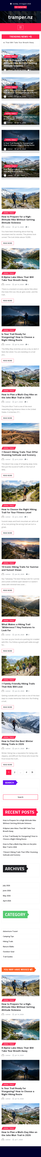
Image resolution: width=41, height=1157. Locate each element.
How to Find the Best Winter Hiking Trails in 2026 (17, 742)
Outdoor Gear (9, 951)
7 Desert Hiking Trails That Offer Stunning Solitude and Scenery (20, 453)
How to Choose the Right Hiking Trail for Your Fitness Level (19, 511)
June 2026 (7, 890)
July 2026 (6, 885)
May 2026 (7, 896)
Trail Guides (8, 957)
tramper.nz (20, 17)
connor (37, 70)
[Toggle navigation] (20, 27)
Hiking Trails (8, 941)
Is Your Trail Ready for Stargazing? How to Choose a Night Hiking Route (19, 144)
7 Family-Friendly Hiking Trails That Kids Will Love (18, 685)
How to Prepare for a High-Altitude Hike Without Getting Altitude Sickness (20, 91)
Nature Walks (8, 946)
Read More (7, 243)
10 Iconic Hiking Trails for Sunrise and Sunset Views (20, 568)
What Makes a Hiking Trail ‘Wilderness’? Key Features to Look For (18, 627)
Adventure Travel (10, 931)
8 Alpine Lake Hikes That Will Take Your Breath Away (20, 117)
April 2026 (7, 901)
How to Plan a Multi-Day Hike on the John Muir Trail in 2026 (19, 170)
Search (9, 782)
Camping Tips (8, 936)
